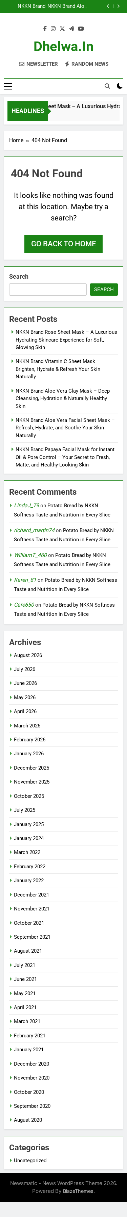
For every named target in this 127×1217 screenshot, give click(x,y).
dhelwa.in (63, 46)
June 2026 (25, 683)
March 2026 (27, 726)
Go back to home (63, 244)
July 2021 (24, 965)
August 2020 (28, 1120)
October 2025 (29, 796)
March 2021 (27, 1021)
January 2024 (29, 838)
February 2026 (29, 740)
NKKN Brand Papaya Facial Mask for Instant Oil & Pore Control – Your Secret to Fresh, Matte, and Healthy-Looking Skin (65, 457)
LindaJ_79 (26, 505)
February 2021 (29, 1036)
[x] (62, 29)
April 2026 (25, 711)
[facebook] (45, 29)
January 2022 (29, 880)
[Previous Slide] (108, 6)
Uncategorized (30, 1160)
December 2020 (31, 1064)
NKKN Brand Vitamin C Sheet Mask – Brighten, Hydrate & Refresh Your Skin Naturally (25, 6)
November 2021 (31, 909)
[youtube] (81, 29)
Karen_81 (25, 580)
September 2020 (32, 1106)
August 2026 (28, 655)
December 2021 (31, 895)
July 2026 (24, 669)
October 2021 (29, 923)
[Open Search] (107, 86)
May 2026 (25, 697)
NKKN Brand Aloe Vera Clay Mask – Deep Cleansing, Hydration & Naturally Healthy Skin (67, 6)
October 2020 (29, 1092)
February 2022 (29, 867)
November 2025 (31, 782)
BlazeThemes (78, 1191)
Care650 (24, 605)
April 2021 (25, 1007)
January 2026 (29, 754)
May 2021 (25, 993)
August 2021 (28, 951)
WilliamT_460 (30, 555)
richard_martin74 (34, 530)
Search (18, 276)
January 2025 (29, 824)
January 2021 (29, 1050)
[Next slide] (118, 6)
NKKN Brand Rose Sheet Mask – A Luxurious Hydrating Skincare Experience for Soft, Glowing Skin (66, 339)
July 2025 (24, 810)
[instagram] (53, 29)
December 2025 (31, 768)
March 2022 (27, 852)
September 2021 (32, 937)
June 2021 (25, 979)
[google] (71, 29)
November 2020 (31, 1078)
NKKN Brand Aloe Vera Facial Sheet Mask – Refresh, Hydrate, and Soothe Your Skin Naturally (65, 428)
